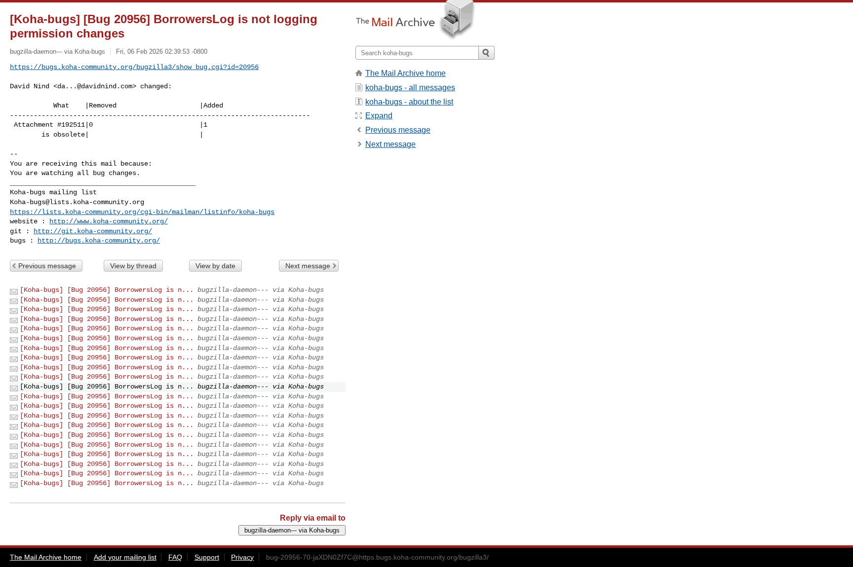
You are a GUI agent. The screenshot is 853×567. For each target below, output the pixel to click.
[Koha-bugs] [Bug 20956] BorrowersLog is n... (107, 290)
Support (206, 557)
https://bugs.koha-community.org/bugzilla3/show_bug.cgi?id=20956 (134, 67)
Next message (307, 266)
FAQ (175, 557)
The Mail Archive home (405, 73)
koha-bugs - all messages (410, 87)
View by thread (133, 266)
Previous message (47, 266)
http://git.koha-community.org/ (93, 231)
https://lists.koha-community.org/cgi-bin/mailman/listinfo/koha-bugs (142, 212)
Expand (378, 115)
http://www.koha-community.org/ (108, 221)
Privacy (242, 557)
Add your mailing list (125, 557)
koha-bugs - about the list (409, 102)
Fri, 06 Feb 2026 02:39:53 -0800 (161, 51)
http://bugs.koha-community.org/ (99, 241)
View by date (215, 266)
